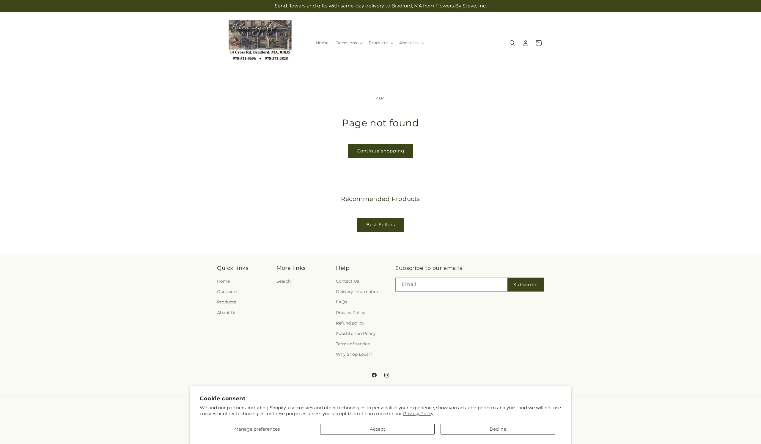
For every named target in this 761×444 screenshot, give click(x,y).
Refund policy (350, 323)
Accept (377, 429)
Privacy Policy (418, 413)
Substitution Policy (356, 333)
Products (226, 302)
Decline (498, 429)
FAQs (341, 302)
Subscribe (525, 284)
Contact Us (347, 281)
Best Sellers (380, 224)
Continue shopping (380, 151)
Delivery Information (357, 291)
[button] (348, 43)
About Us (226, 312)
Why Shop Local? (354, 354)
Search (283, 281)
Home (223, 281)
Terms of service (353, 344)
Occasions (227, 291)
